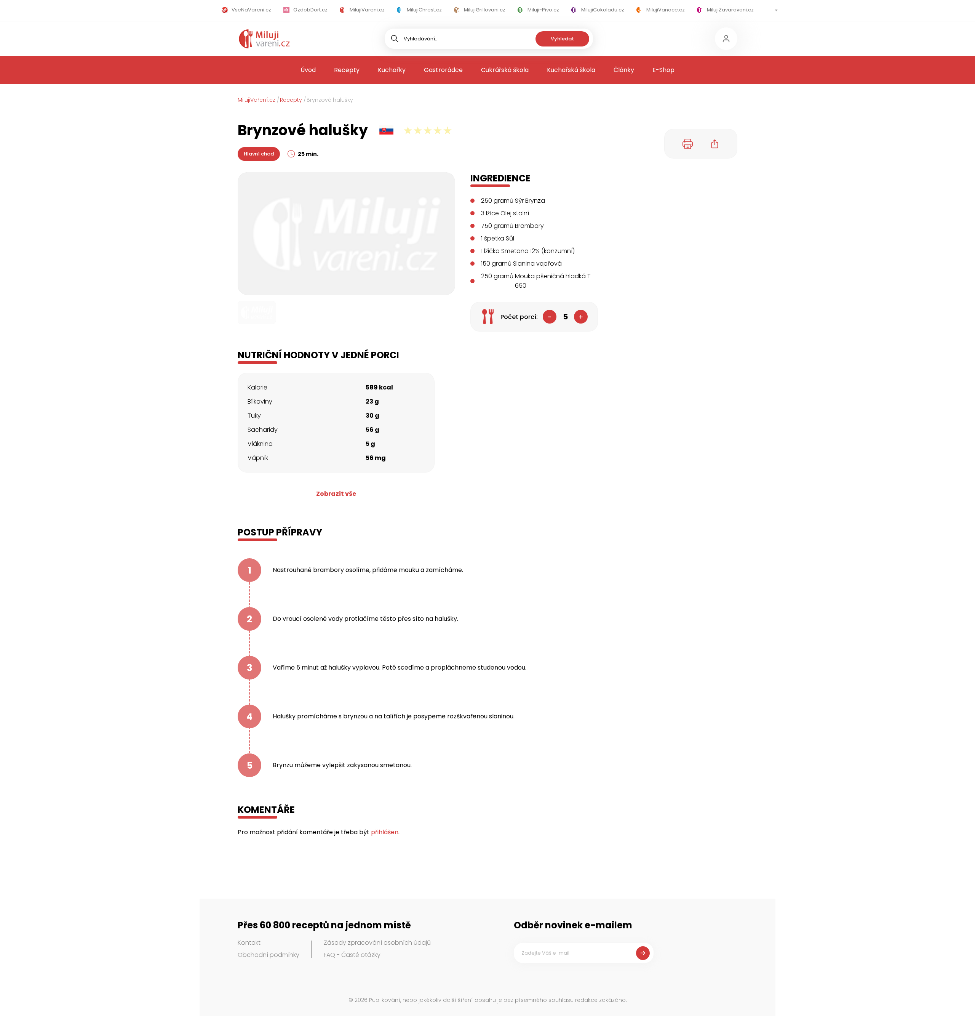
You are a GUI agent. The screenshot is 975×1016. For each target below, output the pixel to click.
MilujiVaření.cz (256, 100)
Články (624, 70)
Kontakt (249, 942)
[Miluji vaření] (264, 38)
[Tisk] (688, 144)
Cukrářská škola (505, 70)
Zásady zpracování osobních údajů (377, 942)
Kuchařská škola (571, 70)
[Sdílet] (715, 144)
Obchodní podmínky (268, 954)
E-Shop (663, 70)
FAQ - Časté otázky (352, 954)
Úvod (308, 70)
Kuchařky (392, 70)
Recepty (347, 70)
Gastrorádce (443, 70)
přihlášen (384, 832)
